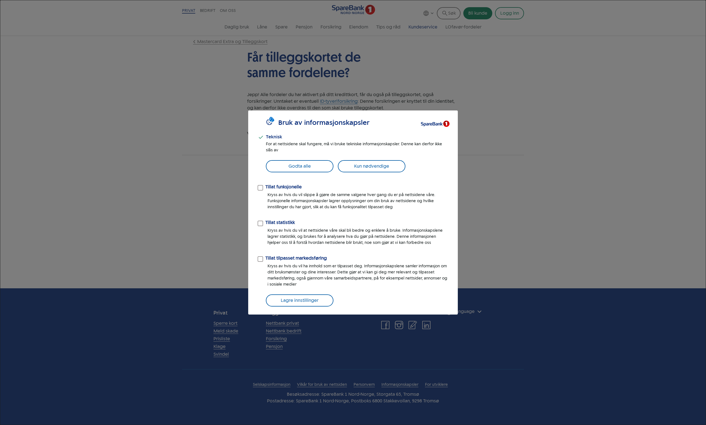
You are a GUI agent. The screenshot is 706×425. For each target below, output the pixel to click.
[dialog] (353, 212)
